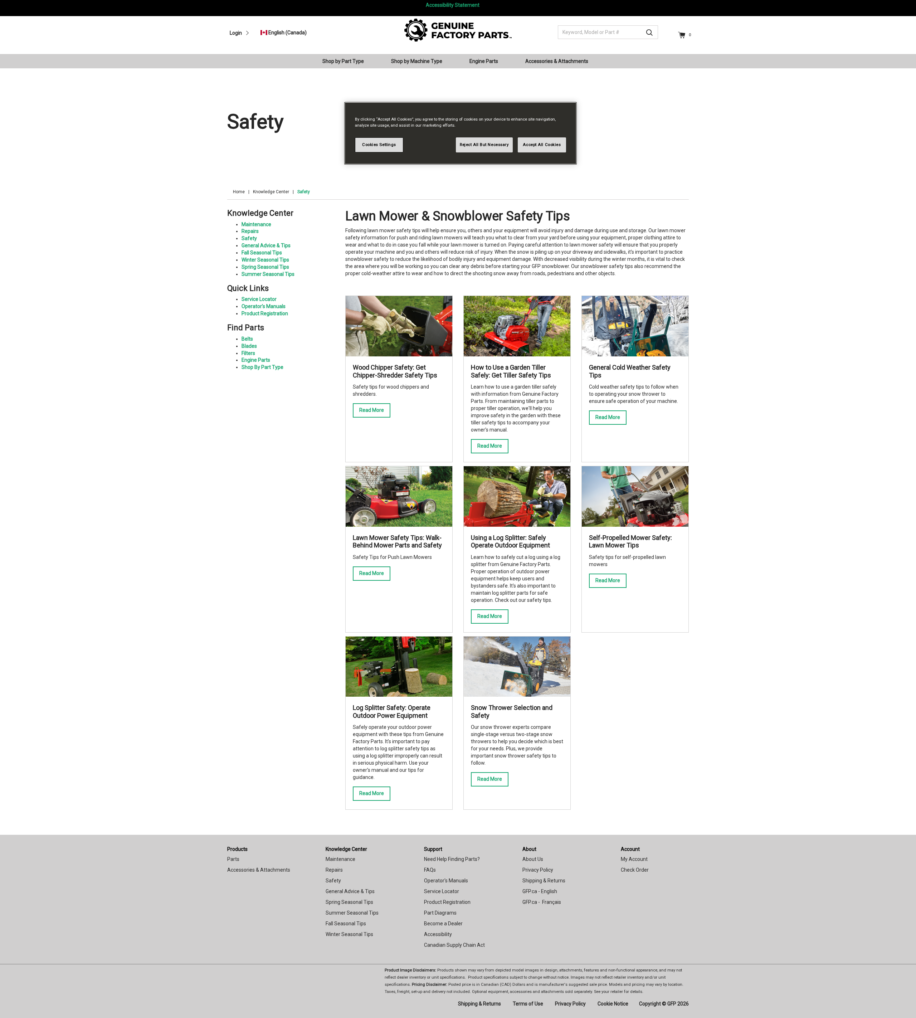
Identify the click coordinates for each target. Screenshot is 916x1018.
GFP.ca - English (539, 891)
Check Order (635, 870)
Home (239, 191)
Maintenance (256, 224)
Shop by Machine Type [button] (416, 61)
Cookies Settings (379, 144)
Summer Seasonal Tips (268, 274)
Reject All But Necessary (484, 144)
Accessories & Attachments (258, 870)
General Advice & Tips (266, 245)
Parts (233, 859)
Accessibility (438, 934)
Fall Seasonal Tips (262, 252)
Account (630, 849)
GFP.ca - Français (541, 902)
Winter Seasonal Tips (265, 260)
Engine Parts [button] (483, 61)
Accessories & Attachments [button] (556, 61)
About (529, 849)
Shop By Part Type (262, 367)
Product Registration (265, 313)
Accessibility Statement (452, 5)
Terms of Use (528, 1004)
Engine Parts (256, 360)
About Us (532, 859)
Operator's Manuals (264, 306)
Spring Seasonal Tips (265, 267)
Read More (371, 410)
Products (237, 849)
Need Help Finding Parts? (452, 859)
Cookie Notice (613, 1004)
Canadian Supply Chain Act (454, 945)
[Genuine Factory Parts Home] (458, 30)
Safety (249, 238)
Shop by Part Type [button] (343, 61)
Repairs (250, 231)
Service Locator (259, 299)
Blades (249, 346)
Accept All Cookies (542, 144)
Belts (247, 339)
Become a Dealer (443, 923)
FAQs (430, 870)
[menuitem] (346, 61)
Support (433, 849)
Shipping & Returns (543, 880)
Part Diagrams (440, 913)
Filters (248, 353)
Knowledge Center (271, 191)
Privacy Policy (537, 870)
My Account (634, 859)
